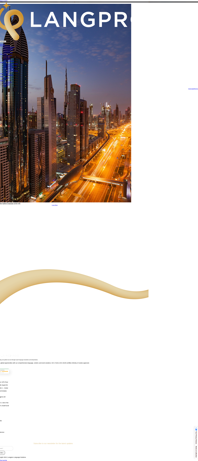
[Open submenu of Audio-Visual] (7, 54)
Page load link (3, 460)
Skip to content (3, 0)
